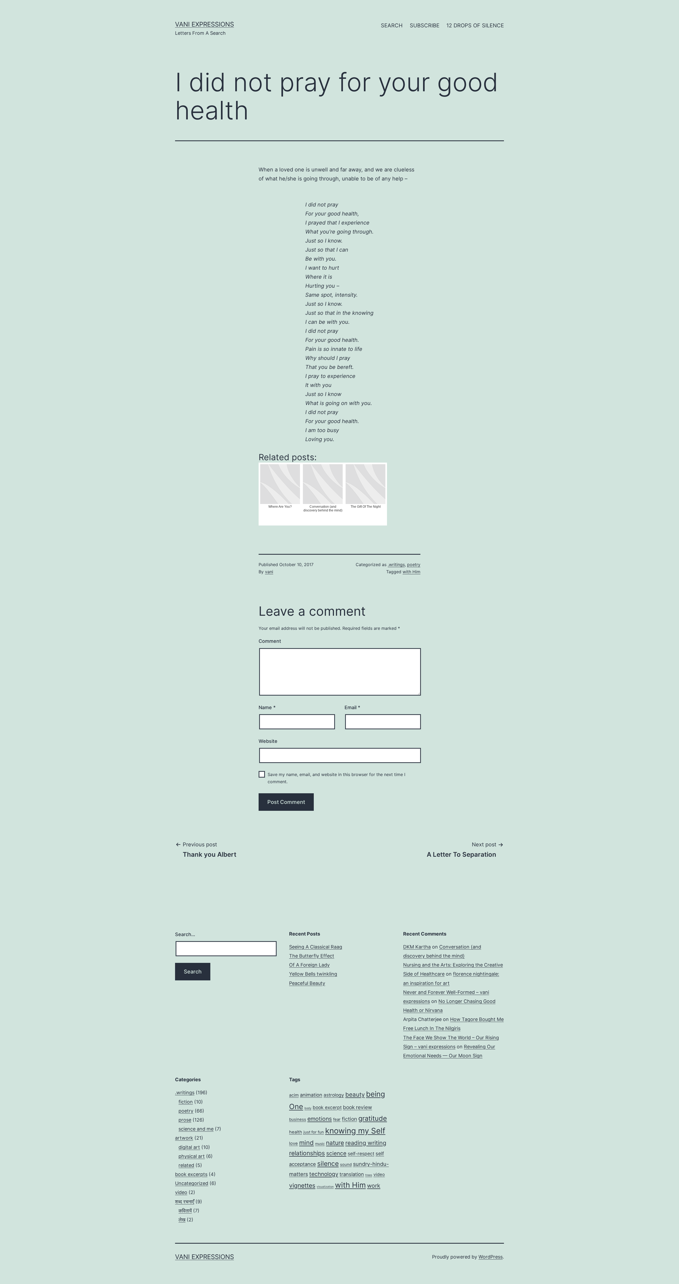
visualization (325, 1186)
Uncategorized (191, 1183)
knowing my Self (355, 1130)
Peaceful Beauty (307, 983)
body (307, 1108)
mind (306, 1143)
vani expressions (204, 24)
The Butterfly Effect (311, 956)
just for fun (313, 1132)
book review (357, 1107)
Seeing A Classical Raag (315, 947)
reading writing (365, 1142)
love (293, 1143)
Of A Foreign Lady (309, 965)
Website (268, 741)
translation (352, 1174)
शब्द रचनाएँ (184, 1201)
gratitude (372, 1118)
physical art (192, 1156)
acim (294, 1095)
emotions (319, 1118)
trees (368, 1175)
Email (352, 707)
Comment (270, 641)
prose (185, 1120)
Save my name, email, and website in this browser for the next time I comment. (336, 778)
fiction (186, 1102)
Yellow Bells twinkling (313, 974)
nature (335, 1142)
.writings (396, 564)
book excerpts (191, 1174)
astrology (334, 1095)
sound (346, 1164)
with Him (411, 571)
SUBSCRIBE (424, 25)
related (186, 1165)
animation (311, 1095)
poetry (413, 564)
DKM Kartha (417, 947)
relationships (307, 1153)
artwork (184, 1138)
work (373, 1185)
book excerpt (327, 1107)
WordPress (490, 1257)
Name (267, 707)
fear (337, 1119)
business (297, 1119)
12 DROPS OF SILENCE (475, 25)
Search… (185, 934)
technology (323, 1174)
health (295, 1132)
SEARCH (392, 25)
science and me (196, 1129)
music (320, 1143)
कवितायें (185, 1210)
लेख (182, 1219)
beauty (355, 1094)
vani (269, 571)
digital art (189, 1147)
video (181, 1192)
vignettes (302, 1185)
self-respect (361, 1153)
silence (328, 1163)
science (336, 1153)
